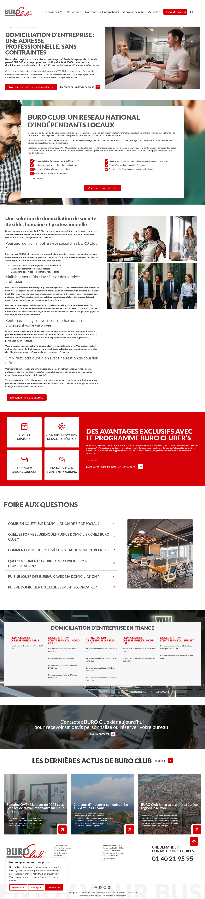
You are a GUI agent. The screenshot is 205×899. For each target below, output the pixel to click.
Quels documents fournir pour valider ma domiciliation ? (47, 563)
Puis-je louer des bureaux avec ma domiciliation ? (53, 576)
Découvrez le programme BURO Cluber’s (110, 466)
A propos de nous (133, 11)
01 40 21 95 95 (172, 858)
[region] (36, 875)
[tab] (61, 523)
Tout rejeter (36, 887)
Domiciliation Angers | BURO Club (61, 658)
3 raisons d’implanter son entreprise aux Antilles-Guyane (101, 806)
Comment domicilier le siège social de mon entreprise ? (58, 550)
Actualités (154, 11)
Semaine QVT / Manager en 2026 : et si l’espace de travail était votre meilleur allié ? (36, 807)
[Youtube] (96, 887)
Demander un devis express (77, 87)
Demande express (175, 11)
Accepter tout (54, 887)
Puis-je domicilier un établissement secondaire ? (52, 587)
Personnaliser (18, 887)
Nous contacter (99, 733)
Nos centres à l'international (102, 11)
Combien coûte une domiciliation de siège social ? (53, 524)
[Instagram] (104, 887)
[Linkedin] (109, 887)
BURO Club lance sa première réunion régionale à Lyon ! (169, 806)
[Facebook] (100, 887)
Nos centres (74, 11)
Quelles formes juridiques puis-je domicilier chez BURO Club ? (58, 536)
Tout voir (160, 760)
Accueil (8, 28)
